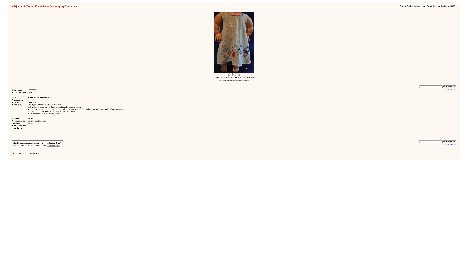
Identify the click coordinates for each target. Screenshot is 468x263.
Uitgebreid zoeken (450, 89)
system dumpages (18, 157)
